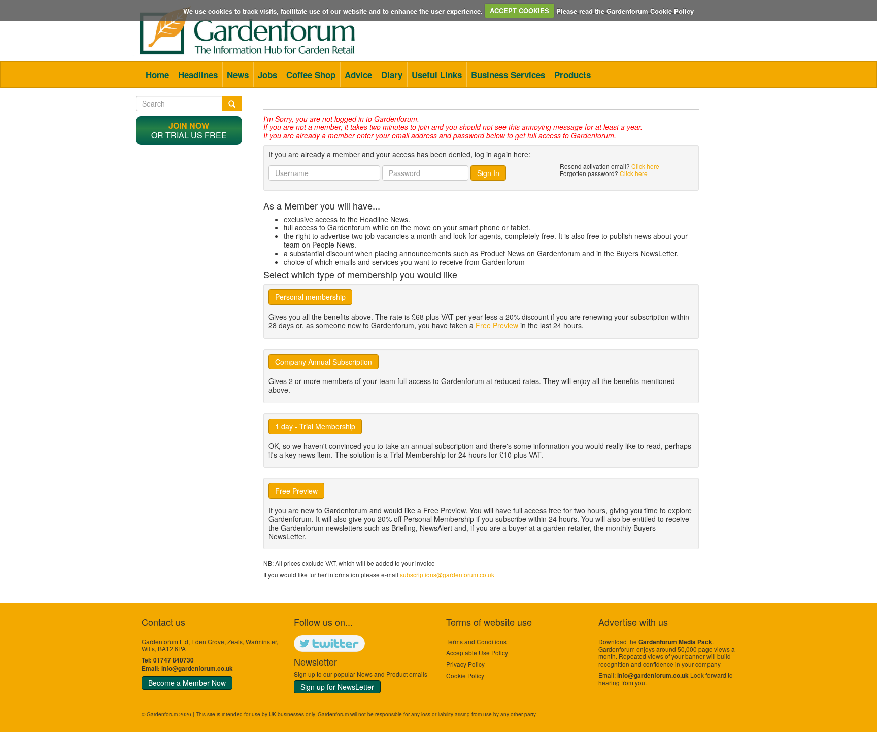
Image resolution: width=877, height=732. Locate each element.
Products (572, 74)
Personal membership (310, 297)
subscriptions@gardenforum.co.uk (447, 574)
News (238, 74)
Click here (645, 166)
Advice (358, 74)
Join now (188, 125)
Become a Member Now (187, 683)
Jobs (267, 74)
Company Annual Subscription (323, 362)
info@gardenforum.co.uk (197, 668)
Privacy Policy (465, 663)
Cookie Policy (465, 675)
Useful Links (437, 74)
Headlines (198, 74)
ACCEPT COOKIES (519, 10)
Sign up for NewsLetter (337, 687)
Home (157, 74)
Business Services (508, 74)
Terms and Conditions (476, 641)
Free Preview (497, 325)
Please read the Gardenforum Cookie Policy (625, 10)
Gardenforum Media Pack (675, 642)
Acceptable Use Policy (477, 652)
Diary (391, 74)
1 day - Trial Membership (315, 426)
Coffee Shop (310, 74)
